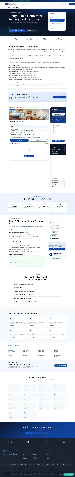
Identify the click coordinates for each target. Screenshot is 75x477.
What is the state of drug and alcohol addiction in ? (25, 301)
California (53, 159)
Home (9, 7)
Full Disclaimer (59, 474)
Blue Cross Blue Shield (41, 352)
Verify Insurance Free (31, 30)
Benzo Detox (25, 355)
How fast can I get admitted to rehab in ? (22, 298)
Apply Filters (58, 140)
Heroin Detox (25, 351)
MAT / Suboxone (10, 355)
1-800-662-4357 (54, 232)
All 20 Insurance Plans (41, 355)
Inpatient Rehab (10, 350)
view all (32, 153)
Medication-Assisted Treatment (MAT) (16, 79)
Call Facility (39, 140)
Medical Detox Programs (13, 71)
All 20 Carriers (54, 184)
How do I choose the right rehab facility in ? (23, 284)
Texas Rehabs (56, 351)
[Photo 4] (30, 119)
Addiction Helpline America (12, 450)
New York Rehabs (56, 352)
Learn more (11, 325)
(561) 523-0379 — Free (60, 96)
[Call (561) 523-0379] (4, 451)
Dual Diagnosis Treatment (13, 77)
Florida (53, 161)
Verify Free (53, 186)
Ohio (52, 167)
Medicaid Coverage (55, 180)
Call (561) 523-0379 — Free (17, 30)
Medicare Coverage (55, 182)
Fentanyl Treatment (26, 352)
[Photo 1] (27, 119)
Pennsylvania (54, 169)
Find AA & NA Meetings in (61, 365)
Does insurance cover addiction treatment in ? (24, 291)
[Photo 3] (29, 119)
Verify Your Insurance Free (57, 23)
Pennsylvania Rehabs (57, 355)
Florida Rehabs (56, 350)
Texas (52, 163)
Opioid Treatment (26, 350)
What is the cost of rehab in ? (20, 287)
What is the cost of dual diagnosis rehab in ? (23, 294)
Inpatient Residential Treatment (14, 73)
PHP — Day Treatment (11, 351)
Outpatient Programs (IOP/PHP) (15, 75)
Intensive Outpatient (11, 352)
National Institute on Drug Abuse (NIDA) (23, 226)
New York (53, 165)
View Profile (20, 140)
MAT (27, 228)
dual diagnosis (29, 245)
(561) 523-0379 (58, 20)
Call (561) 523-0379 (29, 156)
